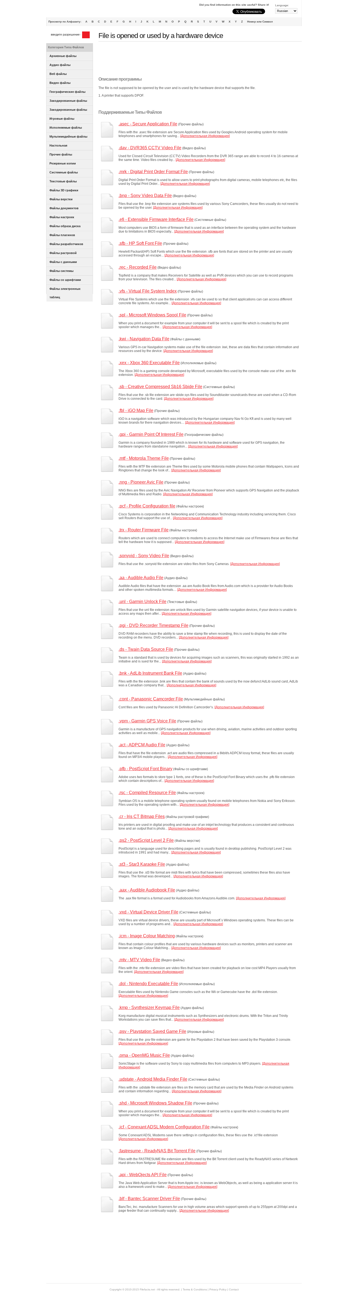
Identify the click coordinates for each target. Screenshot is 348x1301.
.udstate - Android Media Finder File (153, 1079)
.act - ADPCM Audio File (142, 744)
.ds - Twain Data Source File (146, 649)
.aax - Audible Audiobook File (147, 890)
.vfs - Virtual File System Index (148, 291)
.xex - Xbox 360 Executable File (149, 362)
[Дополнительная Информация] (205, 136)
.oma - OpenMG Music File (144, 1055)
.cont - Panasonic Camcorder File (151, 699)
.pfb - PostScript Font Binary (145, 768)
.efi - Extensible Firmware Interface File (156, 219)
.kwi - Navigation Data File (144, 339)
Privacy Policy (217, 1289)
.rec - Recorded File (138, 267)
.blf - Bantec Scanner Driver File (149, 1198)
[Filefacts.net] (73, 9)
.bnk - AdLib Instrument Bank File (150, 673)
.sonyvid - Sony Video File (144, 555)
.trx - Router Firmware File (144, 530)
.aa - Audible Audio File (141, 577)
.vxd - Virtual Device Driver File (148, 912)
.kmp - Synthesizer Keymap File (149, 1007)
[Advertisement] (197, 59)
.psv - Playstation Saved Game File (152, 1031)
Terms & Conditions (195, 1289)
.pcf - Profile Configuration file (147, 506)
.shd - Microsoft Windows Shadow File (155, 1103)
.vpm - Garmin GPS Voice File (147, 721)
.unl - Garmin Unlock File (142, 601)
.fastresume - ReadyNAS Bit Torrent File (157, 1150)
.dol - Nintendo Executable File (148, 983)
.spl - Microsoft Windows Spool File (152, 315)
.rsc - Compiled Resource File (147, 792)
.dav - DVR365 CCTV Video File (150, 147)
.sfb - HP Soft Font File (140, 243)
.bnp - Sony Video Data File (145, 195)
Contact (234, 1289)
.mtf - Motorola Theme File (144, 458)
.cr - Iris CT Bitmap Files (142, 816)
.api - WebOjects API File (143, 1174)
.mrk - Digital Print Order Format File (153, 171)
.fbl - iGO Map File (136, 410)
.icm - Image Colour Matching (147, 936)
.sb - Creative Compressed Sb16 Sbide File (160, 386)
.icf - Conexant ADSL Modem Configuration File (164, 1127)
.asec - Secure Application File (148, 124)
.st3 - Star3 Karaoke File (142, 864)
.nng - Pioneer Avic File (141, 482)
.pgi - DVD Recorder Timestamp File (153, 625)
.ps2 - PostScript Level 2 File (146, 840)
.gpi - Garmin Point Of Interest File (151, 434)
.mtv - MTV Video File (139, 959)
